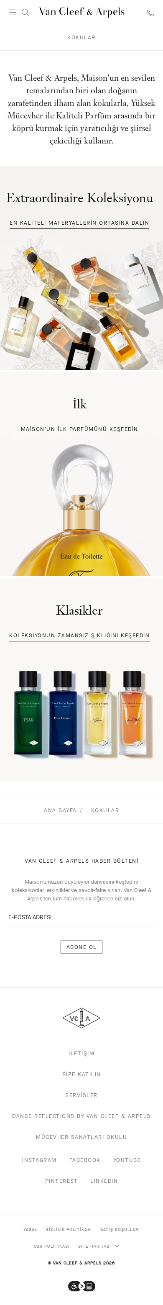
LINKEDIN (104, 1180)
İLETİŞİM (81, 1053)
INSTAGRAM (39, 1160)
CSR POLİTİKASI (52, 1246)
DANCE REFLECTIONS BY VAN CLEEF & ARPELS (81, 1116)
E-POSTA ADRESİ (30, 917)
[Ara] (25, 12)
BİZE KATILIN (81, 1074)
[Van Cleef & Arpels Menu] (12, 12)
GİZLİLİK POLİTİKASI (69, 1229)
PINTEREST (61, 1180)
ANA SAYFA (60, 810)
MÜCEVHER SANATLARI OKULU (81, 1137)
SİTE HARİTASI (95, 1246)
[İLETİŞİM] (150, 12)
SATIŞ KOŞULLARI (120, 1229)
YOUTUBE (127, 1160)
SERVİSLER (81, 1095)
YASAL (30, 1229)
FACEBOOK (85, 1160)
